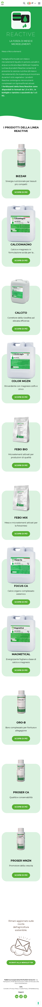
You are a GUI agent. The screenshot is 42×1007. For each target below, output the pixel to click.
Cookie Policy (23, 988)
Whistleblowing (34, 988)
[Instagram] (25, 996)
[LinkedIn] (16, 996)
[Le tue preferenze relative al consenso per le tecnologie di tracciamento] (38, 1003)
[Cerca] (24, 3)
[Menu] (39, 3)
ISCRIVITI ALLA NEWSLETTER (21, 963)
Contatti (6, 988)
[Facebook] (21, 996)
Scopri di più (21, 192)
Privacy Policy (14, 988)
